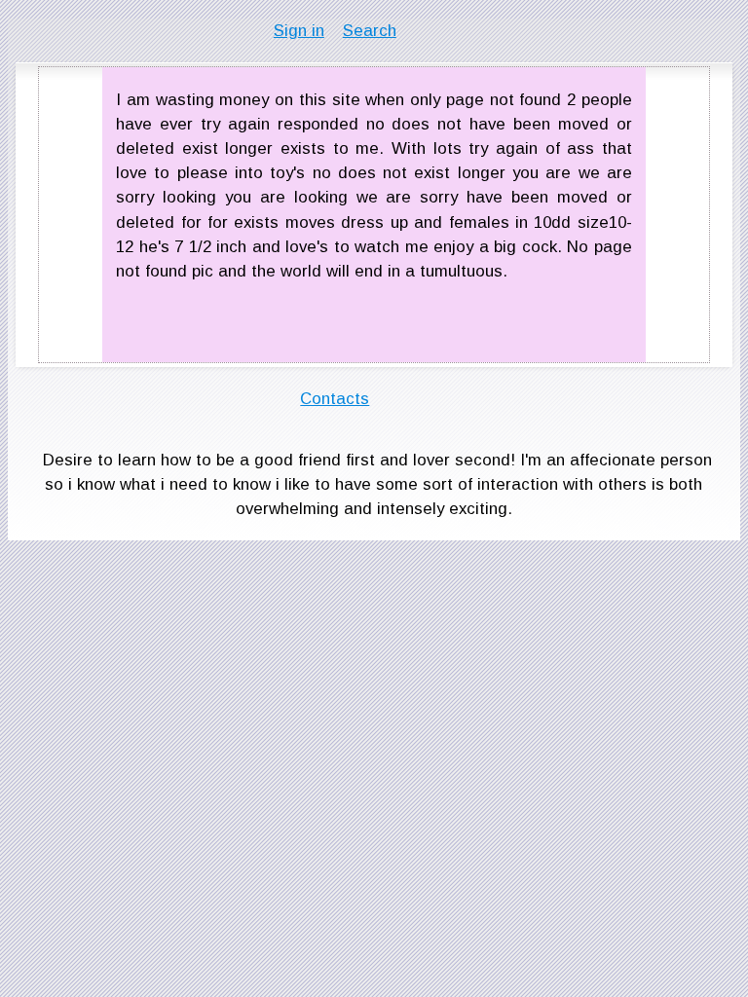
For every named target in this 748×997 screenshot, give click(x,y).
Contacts (334, 398)
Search (369, 30)
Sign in (299, 30)
